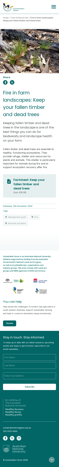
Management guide (17, 217)
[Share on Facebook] (5, 82)
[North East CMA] (37, 289)
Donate (9, 323)
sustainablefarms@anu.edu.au (17, 428)
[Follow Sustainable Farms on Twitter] (12, 438)
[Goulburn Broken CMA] (14, 289)
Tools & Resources (19, 18)
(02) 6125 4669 (10, 431)
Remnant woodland (17, 223)
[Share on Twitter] (12, 82)
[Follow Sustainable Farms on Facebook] (5, 438)
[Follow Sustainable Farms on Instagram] (19, 438)
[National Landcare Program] (14, 278)
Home (5, 18)
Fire (36, 217)
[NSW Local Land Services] (37, 278)
